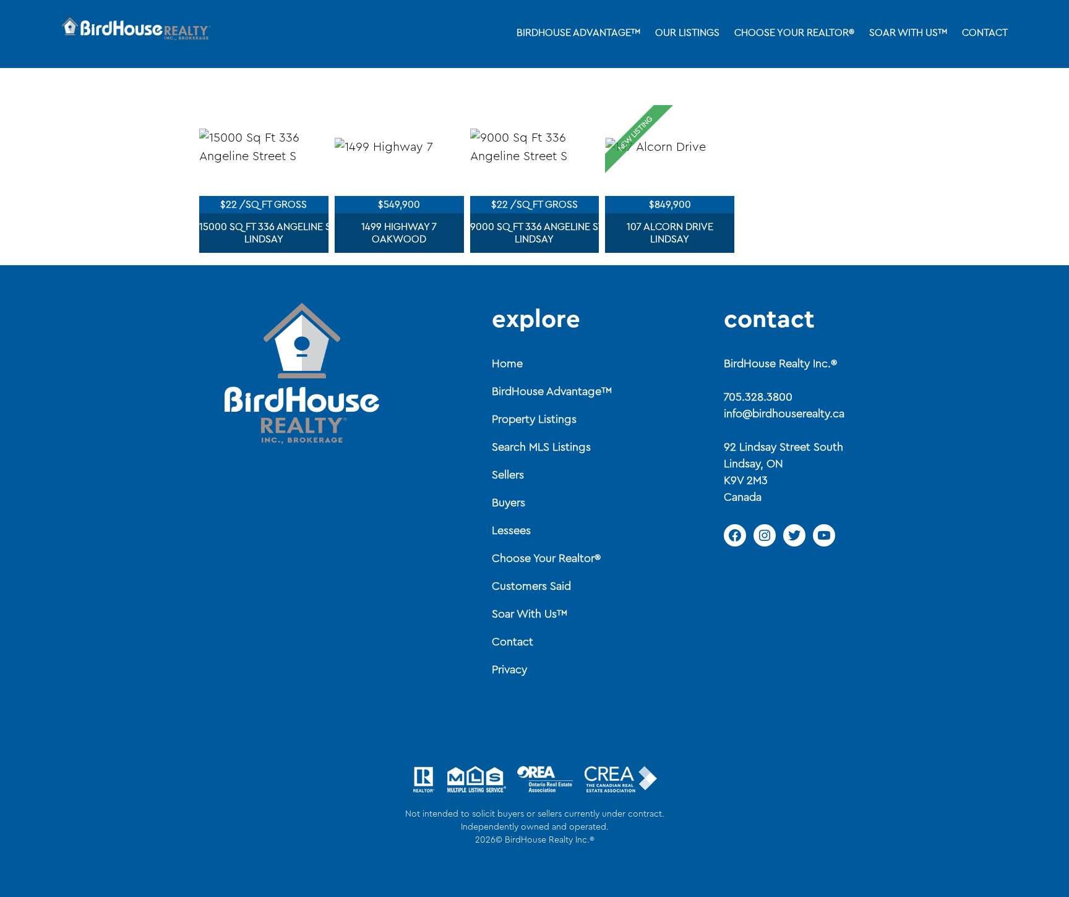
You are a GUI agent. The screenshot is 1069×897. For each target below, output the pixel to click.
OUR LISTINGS (687, 33)
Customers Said (531, 586)
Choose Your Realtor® (546, 558)
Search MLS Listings (541, 447)
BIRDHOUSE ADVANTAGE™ (578, 33)
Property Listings (534, 419)
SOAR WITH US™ (908, 33)
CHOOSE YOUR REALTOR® (794, 33)
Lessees (511, 530)
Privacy (509, 669)
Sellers (508, 474)
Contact (512, 641)
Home (507, 363)
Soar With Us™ (529, 613)
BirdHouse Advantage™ (552, 391)
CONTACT (985, 33)
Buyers (508, 502)
